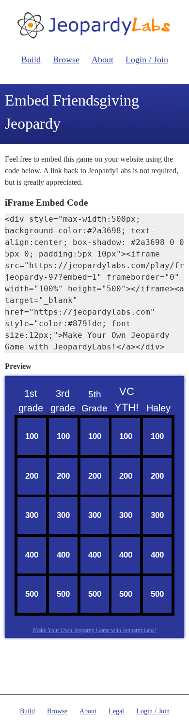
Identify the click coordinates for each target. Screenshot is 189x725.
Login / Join (147, 59)
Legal (116, 711)
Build (31, 59)
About (102, 59)
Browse (66, 59)
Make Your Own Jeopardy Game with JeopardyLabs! (95, 630)
